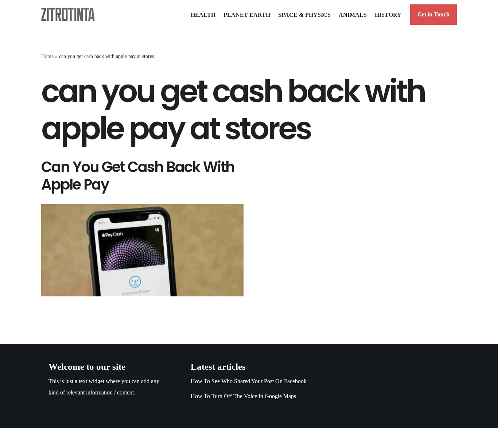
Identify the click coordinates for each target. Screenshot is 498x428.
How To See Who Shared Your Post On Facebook (249, 381)
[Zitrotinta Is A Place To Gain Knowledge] (69, 14)
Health (203, 15)
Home (47, 56)
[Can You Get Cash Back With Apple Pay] (142, 250)
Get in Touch (433, 14)
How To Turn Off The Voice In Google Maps (243, 396)
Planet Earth (246, 15)
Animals (353, 15)
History (388, 15)
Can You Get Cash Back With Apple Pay (137, 176)
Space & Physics (304, 15)
